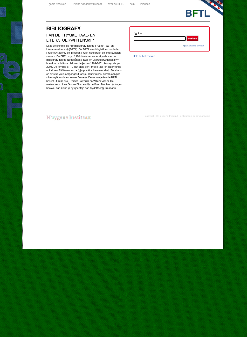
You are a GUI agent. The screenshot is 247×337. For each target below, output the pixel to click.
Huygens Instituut (168, 116)
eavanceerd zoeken (193, 45)
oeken (192, 38)
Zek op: (139, 33)
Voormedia (204, 116)
